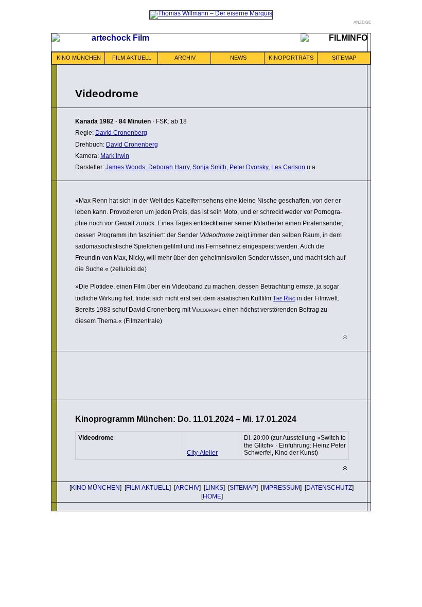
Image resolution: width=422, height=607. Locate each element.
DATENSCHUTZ (329, 487)
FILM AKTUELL (131, 58)
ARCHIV (185, 58)
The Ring (284, 298)
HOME (212, 496)
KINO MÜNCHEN (79, 58)
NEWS (238, 58)
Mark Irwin (114, 155)
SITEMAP (344, 58)
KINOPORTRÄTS (291, 58)
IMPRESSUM (281, 487)
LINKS (214, 487)
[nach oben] (345, 337)
